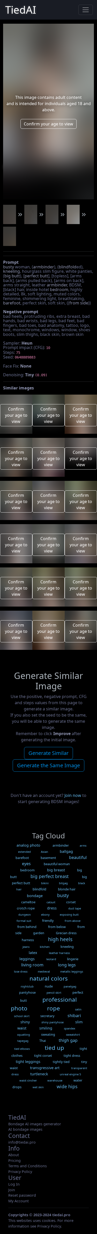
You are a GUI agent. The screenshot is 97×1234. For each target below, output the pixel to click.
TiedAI (20, 10)
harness (28, 940)
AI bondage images (25, 1129)
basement (48, 857)
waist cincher (28, 1080)
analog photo (28, 845)
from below (57, 926)
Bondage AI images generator (34, 1123)
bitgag (63, 883)
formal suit (24, 921)
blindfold (67, 267)
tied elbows (22, 1049)
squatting (23, 1034)
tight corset (43, 1055)
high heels (60, 939)
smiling (45, 1028)
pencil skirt (54, 992)
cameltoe (28, 902)
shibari (74, 1015)
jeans (26, 947)
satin (78, 1009)
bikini (45, 883)
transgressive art (44, 1067)
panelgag (70, 986)
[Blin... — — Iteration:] (9, 214)
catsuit (51, 902)
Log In (14, 1184)
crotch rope (26, 908)
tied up (54, 1048)
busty (8, 267)
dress (52, 908)
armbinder (43, 267)
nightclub (27, 986)
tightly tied (61, 1061)
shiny (25, 1021)
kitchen (45, 947)
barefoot (11, 303)
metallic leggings (71, 971)
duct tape (74, 908)
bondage (35, 895)
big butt (12, 276)
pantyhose (27, 992)
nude (49, 986)
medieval (44, 971)
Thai (42, 1040)
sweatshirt (73, 1034)
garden (38, 933)
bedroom (59, 289)
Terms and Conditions (27, 1165)
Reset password (22, 1195)
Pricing (14, 1160)
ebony (45, 914)
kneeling (11, 271)
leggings (27, 958)
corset (71, 902)
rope (53, 1008)
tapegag (22, 1041)
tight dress (72, 1055)
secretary (47, 1016)
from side (78, 303)
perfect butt (36, 276)
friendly (48, 920)
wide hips (67, 1086)
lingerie (72, 959)
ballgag (66, 851)
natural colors (48, 978)
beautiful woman (57, 864)
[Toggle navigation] (85, 10)
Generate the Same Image (48, 765)
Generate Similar (48, 753)
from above (72, 921)
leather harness (59, 953)
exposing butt (69, 914)
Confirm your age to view (48, 124)
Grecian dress (66, 933)
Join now (72, 795)
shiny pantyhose (52, 1022)
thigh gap (68, 1040)
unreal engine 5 (70, 1074)
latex (33, 952)
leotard (51, 959)
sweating (48, 1034)
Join (11, 1189)
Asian (44, 852)
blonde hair (67, 889)
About (13, 1154)
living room (32, 965)
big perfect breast (50, 876)
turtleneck (39, 1073)
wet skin (38, 1087)
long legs (67, 965)
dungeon (24, 914)
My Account (18, 1200)
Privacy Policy (20, 1171)
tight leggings (28, 1061)
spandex (69, 1028)
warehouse (54, 1080)
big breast (56, 869)
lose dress (20, 971)
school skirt (21, 1016)
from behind (26, 926)
